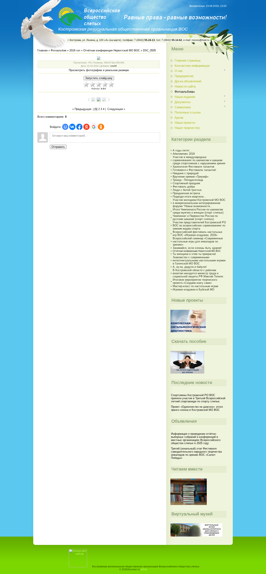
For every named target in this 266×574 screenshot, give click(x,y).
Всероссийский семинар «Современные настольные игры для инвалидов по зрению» (198, 241)
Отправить (58, 146)
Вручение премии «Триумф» (190, 176)
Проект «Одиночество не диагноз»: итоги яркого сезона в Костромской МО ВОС (197, 408)
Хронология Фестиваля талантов (193, 166)
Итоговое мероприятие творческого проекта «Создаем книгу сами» (195, 281)
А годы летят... (182, 150)
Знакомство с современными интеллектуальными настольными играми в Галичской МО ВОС (199, 260)
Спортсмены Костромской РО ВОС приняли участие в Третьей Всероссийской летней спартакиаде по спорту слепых (198, 398)
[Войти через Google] (93, 126)
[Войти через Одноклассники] (101, 127)
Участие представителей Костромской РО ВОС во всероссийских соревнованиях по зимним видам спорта (199, 225)
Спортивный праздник (186, 183)
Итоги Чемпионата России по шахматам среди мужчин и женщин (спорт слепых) (198, 211)
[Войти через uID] (65, 127)
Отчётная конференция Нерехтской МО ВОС (111, 50)
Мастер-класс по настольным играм (195, 286)
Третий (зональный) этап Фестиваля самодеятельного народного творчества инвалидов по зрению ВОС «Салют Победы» (196, 453)
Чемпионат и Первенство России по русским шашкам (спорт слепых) (195, 217)
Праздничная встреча (186, 193)
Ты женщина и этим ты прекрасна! (194, 254)
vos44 (113, 66)
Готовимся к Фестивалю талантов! (194, 170)
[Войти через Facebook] (79, 127)
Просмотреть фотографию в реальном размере (99, 70)
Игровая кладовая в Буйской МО (193, 289)
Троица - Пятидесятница (188, 179)
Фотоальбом (58, 50)
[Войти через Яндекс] (86, 127)
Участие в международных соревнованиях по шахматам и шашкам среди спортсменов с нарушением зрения (199, 160)
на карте (115, 40)
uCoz (144, 569)
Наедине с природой (185, 173)
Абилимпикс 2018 (184, 153)
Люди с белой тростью (187, 189)
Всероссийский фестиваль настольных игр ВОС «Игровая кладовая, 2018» (197, 233)
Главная (42, 50)
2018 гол (74, 50)
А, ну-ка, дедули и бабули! (190, 266)
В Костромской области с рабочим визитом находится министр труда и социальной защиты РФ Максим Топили (198, 273)
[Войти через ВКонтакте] (72, 127)
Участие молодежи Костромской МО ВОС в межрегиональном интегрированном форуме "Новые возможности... (199, 203)
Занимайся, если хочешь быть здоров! (197, 247)
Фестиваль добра (184, 186)
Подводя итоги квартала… (189, 196)
